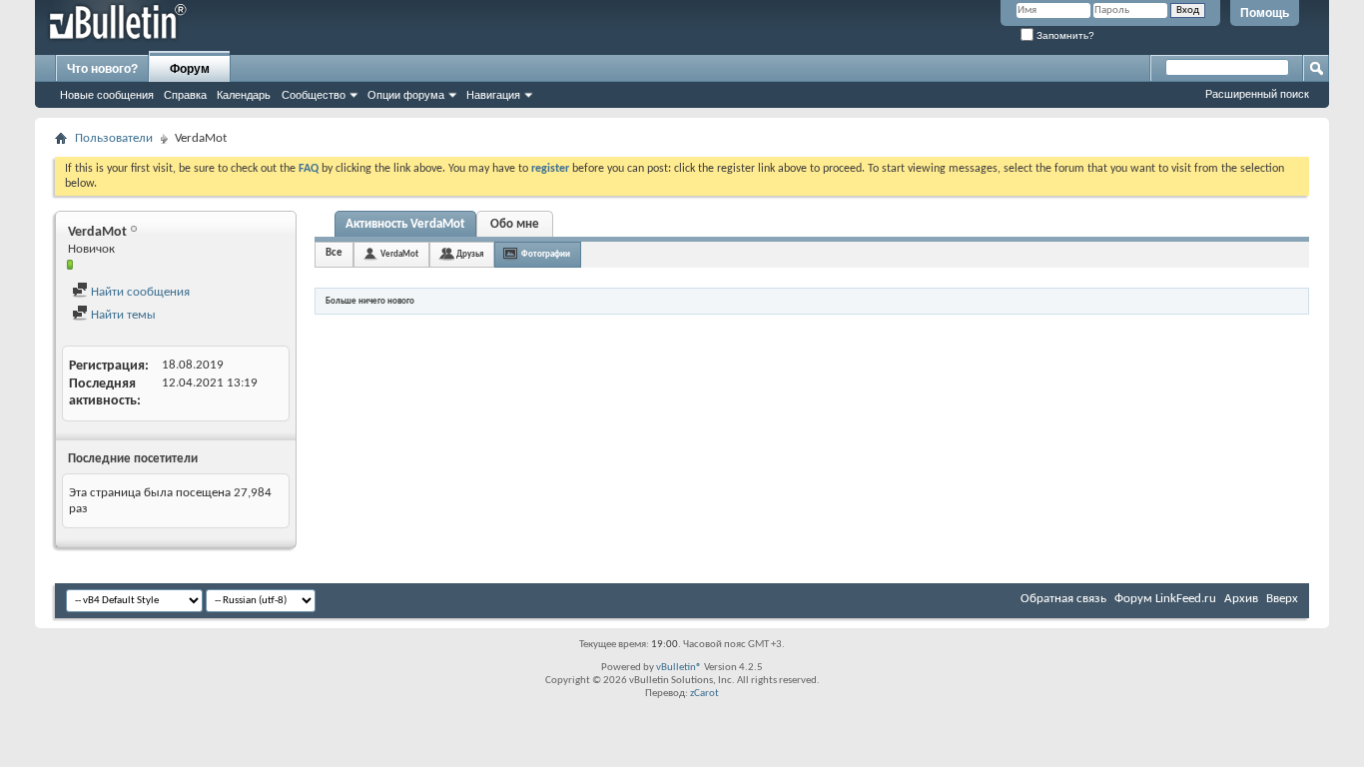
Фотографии (545, 254)
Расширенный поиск (1257, 94)
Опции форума (405, 95)
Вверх (1282, 598)
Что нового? (102, 69)
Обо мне (514, 224)
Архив (1241, 598)
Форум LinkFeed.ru (1165, 598)
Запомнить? (1063, 35)
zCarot (704, 693)
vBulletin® (679, 667)
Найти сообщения (139, 292)
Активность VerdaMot (405, 224)
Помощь (1264, 13)
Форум (190, 69)
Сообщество (313, 95)
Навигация (493, 95)
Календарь (244, 95)
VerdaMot (399, 254)
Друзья (469, 254)
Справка (185, 95)
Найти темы (122, 315)
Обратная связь (1063, 598)
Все (334, 253)
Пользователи (114, 138)
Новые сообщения (107, 95)
